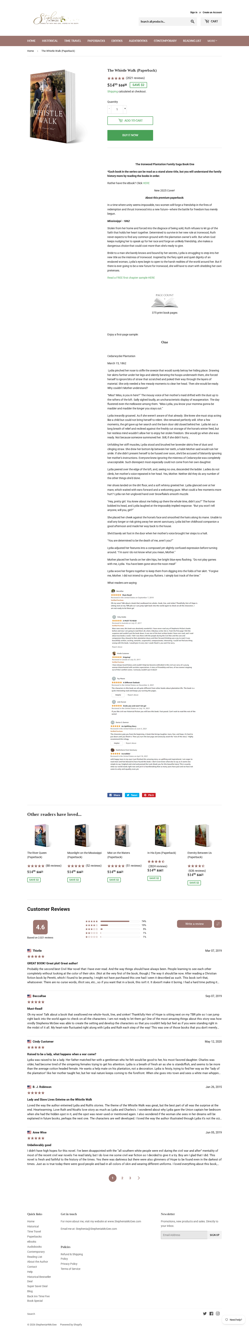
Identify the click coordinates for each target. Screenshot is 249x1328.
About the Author (37, 1261)
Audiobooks (138, 40)
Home (31, 40)
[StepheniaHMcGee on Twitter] (205, 1314)
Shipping (112, 91)
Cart (214, 21)
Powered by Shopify (71, 1324)
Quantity (112, 101)
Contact (32, 1266)
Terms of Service (70, 1268)
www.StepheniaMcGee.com (124, 1221)
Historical (50, 40)
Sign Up (214, 1235)
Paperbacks (96, 40)
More (211, 40)
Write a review (194, 924)
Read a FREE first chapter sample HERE (131, 277)
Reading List (192, 40)
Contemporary (165, 40)
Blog (30, 1291)
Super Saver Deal (37, 1286)
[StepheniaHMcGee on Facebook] (211, 1314)
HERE (146, 183)
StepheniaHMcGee (46, 1324)
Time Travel (72, 40)
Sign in (193, 12)
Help (30, 1271)
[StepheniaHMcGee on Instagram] (218, 1314)
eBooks (117, 40)
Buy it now (130, 135)
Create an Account (212, 12)
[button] (218, 924)
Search (31, 1313)
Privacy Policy (69, 1263)
